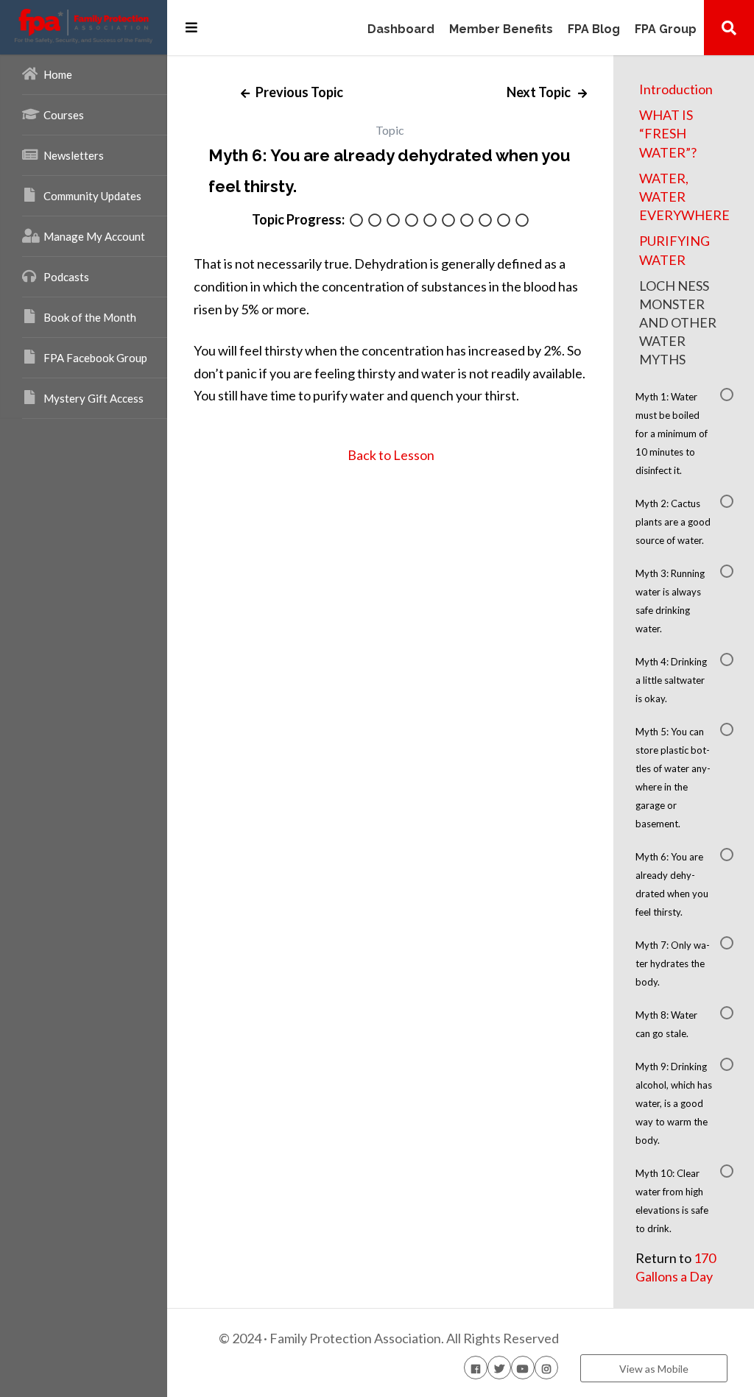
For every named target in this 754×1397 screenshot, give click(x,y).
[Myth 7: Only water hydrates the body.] (466, 221)
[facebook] (475, 1367)
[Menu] (191, 27)
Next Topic (540, 92)
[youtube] (523, 1367)
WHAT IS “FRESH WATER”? (668, 133)
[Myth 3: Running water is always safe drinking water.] (393, 221)
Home (57, 74)
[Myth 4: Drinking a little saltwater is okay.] (411, 221)
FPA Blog (594, 30)
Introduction (676, 89)
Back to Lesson (389, 455)
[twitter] (499, 1367)
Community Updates (92, 195)
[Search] (729, 27)
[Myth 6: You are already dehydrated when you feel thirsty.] (448, 221)
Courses (63, 114)
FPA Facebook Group (95, 357)
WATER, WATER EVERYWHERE (684, 196)
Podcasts (66, 276)
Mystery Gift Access (93, 398)
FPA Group (666, 30)
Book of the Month (89, 317)
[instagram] (546, 1367)
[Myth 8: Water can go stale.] (485, 221)
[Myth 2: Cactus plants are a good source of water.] (374, 221)
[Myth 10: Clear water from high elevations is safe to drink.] (522, 221)
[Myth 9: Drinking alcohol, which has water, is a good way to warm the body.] (503, 221)
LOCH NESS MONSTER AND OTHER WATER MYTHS (677, 322)
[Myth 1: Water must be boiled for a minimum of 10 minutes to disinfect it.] (356, 221)
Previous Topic (298, 92)
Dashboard (400, 30)
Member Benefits (501, 30)
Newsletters (73, 155)
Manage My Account (94, 236)
